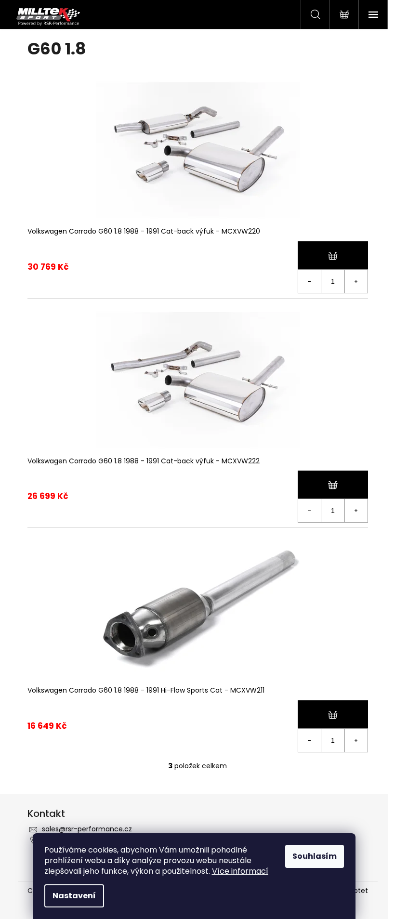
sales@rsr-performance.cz (87, 829)
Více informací (240, 871)
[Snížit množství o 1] (309, 281)
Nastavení (74, 895)
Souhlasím (314, 856)
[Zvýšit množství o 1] (356, 281)
